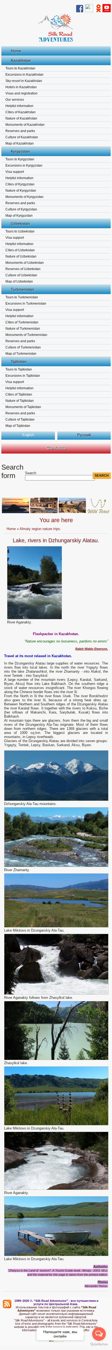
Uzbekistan (20, 223)
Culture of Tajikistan (20, 419)
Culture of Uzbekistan (21, 275)
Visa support (14, 172)
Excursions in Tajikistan (22, 376)
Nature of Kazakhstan (21, 118)
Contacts (56, 448)
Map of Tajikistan (17, 426)
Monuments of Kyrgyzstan (24, 197)
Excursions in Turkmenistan (25, 303)
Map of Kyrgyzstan (19, 216)
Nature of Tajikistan (19, 401)
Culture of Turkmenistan (23, 347)
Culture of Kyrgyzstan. (21, 209)
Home (16, 51)
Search (30, 473)
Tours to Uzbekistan (20, 231)
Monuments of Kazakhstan (25, 125)
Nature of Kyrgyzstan (20, 190)
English (28, 435)
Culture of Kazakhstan (21, 137)
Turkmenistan (22, 289)
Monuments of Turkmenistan (26, 335)
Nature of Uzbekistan (20, 256)
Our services (14, 100)
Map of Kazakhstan (19, 143)
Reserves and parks (20, 131)
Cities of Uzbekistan (20, 250)
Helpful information (19, 106)
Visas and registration (21, 93)
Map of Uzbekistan (19, 281)
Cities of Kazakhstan (20, 112)
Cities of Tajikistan (18, 394)
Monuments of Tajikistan (23, 407)
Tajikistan (19, 361)
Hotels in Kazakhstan (21, 87)
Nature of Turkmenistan (22, 328)
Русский (84, 435)
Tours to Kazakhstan (20, 68)
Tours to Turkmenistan (21, 297)
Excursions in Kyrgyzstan (23, 165)
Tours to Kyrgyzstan (19, 159)
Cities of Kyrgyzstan (20, 184)
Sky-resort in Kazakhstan (23, 81)
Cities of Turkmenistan (21, 322)
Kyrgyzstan (20, 151)
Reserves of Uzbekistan (23, 269)
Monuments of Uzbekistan (24, 263)
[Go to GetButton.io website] (99, 1344)
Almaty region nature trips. (40, 529)
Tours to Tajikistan (18, 369)
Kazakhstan (21, 60)
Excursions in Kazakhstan (24, 74)
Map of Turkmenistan (20, 354)
